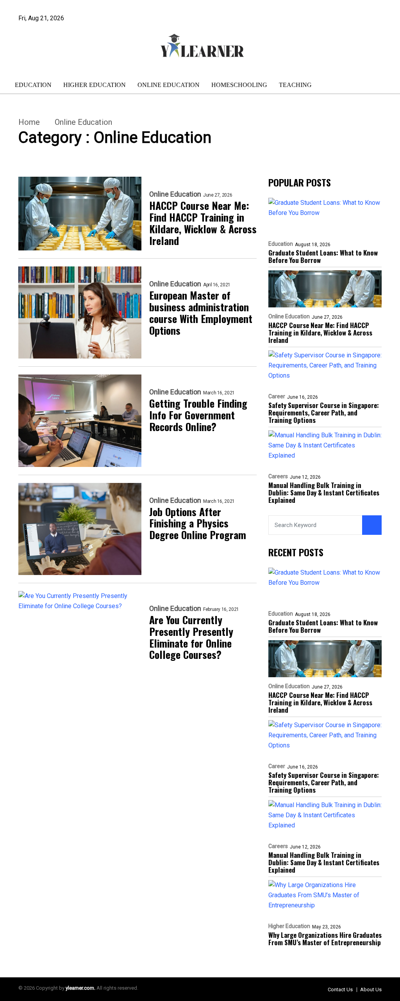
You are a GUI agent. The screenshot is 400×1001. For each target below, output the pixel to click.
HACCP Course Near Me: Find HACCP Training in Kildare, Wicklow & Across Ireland (203, 223)
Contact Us (340, 989)
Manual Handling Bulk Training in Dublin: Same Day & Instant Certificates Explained (323, 492)
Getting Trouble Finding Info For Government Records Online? (198, 415)
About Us (371, 989)
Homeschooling (239, 85)
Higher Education (94, 85)
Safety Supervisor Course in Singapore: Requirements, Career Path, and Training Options (323, 412)
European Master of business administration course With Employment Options (200, 312)
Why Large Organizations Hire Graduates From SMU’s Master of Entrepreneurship (325, 938)
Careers (278, 476)
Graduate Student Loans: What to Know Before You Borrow (323, 256)
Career (276, 396)
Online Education (169, 85)
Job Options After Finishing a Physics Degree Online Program (197, 523)
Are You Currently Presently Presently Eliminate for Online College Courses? (191, 637)
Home (29, 122)
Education (33, 85)
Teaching (295, 85)
